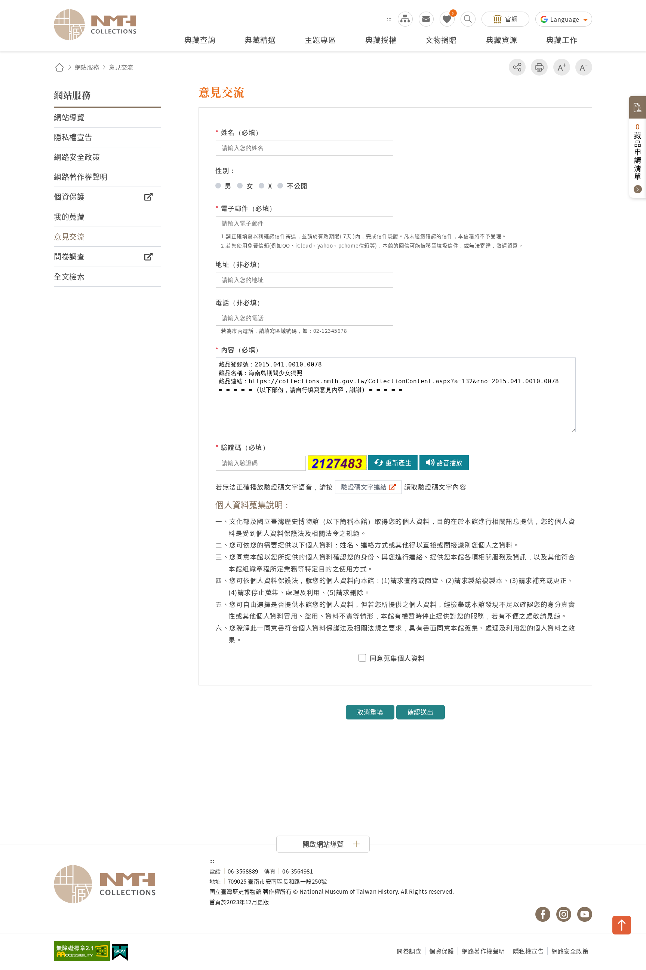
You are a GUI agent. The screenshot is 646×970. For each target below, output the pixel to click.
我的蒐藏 (447, 19)
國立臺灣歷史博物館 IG (563, 914)
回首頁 (59, 67)
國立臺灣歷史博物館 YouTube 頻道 (584, 914)
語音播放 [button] (450, 462)
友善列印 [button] (539, 67)
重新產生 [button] (398, 462)
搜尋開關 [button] (468, 19)
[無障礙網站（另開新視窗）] (82, 952)
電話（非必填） (239, 302)
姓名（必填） (238, 132)
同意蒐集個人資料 (397, 658)
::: (389, 19)
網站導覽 (405, 19)
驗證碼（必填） (242, 447)
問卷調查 (409, 951)
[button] (323, 844)
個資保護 (441, 951)
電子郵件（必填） (245, 208)
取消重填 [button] (370, 711)
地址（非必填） (239, 264)
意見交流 (426, 19)
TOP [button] (621, 925)
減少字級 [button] (583, 67)
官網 (511, 18)
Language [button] (565, 19)
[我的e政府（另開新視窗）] (120, 953)
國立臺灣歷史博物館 (124, 884)
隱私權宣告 (528, 951)
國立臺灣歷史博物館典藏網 (99, 24)
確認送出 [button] (420, 711)
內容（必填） (238, 349)
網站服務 (87, 66)
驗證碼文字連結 (364, 486)
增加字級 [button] (561, 67)
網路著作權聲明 (483, 951)
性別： (225, 170)
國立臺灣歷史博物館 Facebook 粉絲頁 (542, 914)
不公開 (297, 185)
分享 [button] (517, 67)
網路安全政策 (569, 951)
